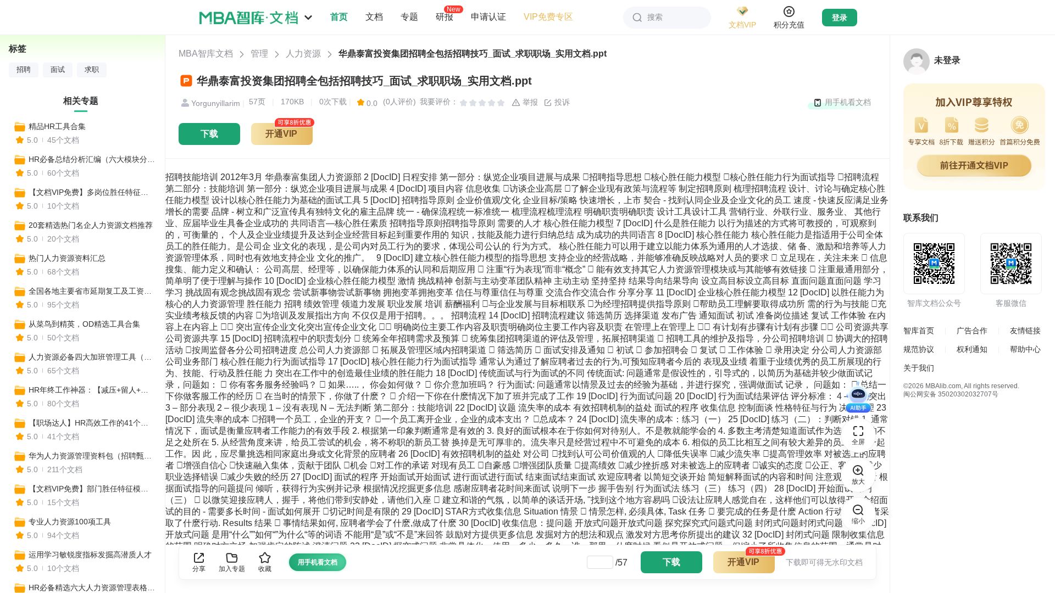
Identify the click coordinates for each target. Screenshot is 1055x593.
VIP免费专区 (548, 16)
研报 (444, 16)
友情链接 (1025, 330)
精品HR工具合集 (57, 126)
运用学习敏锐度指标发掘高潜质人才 (90, 554)
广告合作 (972, 330)
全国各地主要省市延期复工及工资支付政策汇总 (92, 291)
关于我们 (918, 367)
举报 (529, 102)
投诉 (561, 102)
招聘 (23, 70)
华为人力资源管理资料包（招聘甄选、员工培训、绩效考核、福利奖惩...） (92, 455)
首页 (339, 16)
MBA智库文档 (206, 53)
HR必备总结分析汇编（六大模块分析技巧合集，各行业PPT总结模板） (92, 159)
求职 (92, 70)
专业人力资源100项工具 (70, 521)
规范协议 (918, 349)
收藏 (264, 569)
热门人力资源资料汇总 (67, 258)
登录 (839, 17)
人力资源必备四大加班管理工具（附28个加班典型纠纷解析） (92, 357)
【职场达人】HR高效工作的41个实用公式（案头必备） (92, 422)
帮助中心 (1025, 349)
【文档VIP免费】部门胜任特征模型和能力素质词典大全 (92, 488)
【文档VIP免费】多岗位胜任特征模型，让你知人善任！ (92, 192)
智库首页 (918, 330)
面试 (58, 70)
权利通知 (972, 349)
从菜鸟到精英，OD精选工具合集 (84, 324)
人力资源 (303, 53)
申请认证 (488, 16)
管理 (259, 53)
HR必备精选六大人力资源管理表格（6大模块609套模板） (92, 587)
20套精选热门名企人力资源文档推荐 (91, 225)
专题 (409, 16)
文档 (374, 16)
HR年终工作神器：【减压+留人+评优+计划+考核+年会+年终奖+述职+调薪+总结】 (92, 389)
